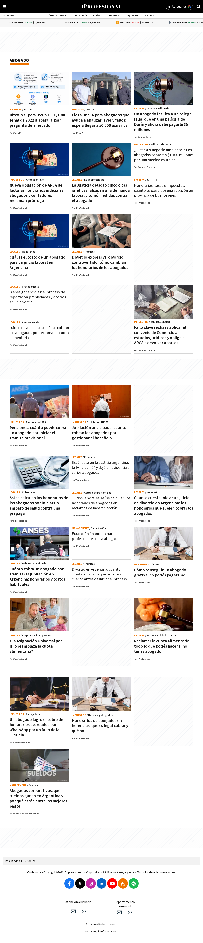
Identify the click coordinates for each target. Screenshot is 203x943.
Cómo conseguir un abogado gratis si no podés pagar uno (160, 572)
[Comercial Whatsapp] (129, 912)
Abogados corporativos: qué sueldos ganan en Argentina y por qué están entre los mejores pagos (38, 798)
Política (98, 15)
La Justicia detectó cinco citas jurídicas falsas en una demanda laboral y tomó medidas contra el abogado (101, 193)
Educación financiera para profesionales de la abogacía (96, 536)
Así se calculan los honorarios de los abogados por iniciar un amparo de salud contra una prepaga (39, 505)
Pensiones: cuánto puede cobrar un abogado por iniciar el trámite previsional (39, 433)
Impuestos (132, 15)
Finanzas (114, 15)
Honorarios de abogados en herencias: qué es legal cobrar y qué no (100, 726)
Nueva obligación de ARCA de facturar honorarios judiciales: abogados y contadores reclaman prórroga (37, 193)
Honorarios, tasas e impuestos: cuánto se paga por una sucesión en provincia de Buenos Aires (163, 190)
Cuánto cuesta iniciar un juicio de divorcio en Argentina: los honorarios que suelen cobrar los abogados (163, 505)
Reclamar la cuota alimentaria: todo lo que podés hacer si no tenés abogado (162, 646)
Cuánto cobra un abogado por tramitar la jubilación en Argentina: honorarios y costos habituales (37, 576)
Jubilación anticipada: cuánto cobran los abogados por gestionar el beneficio (99, 433)
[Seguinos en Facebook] (69, 883)
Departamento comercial (124, 904)
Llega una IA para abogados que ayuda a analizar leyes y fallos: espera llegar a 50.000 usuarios (100, 120)
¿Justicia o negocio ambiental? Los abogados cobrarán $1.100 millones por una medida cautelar (163, 154)
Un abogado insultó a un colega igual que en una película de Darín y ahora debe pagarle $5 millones (163, 121)
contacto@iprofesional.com (101, 931)
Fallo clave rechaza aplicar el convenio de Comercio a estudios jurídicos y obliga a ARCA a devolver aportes (160, 335)
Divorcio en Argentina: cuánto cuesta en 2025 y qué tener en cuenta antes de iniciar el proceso (99, 574)
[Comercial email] (119, 912)
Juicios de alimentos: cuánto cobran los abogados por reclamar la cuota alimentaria (39, 332)
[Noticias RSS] (123, 883)
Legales (150, 15)
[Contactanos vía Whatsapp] (83, 911)
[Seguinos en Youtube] (112, 883)
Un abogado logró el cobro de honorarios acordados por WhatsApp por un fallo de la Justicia (36, 727)
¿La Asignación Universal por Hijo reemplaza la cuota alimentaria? (36, 646)
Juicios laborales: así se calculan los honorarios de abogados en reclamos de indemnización (101, 503)
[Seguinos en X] (80, 883)
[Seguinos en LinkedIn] (101, 883)
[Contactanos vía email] (73, 911)
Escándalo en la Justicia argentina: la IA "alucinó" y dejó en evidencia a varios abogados (101, 467)
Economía (81, 15)
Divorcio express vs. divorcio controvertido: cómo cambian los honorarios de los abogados (100, 262)
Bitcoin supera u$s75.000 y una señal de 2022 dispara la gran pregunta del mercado (37, 120)
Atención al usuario (78, 902)
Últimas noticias (58, 15)
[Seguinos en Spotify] (134, 883)
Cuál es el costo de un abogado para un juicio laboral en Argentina (37, 262)
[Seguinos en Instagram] (91, 883)
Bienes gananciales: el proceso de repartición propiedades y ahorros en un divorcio (38, 297)
